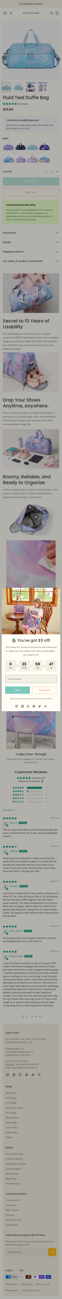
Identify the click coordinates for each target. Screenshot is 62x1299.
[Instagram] (16, 706)
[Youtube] (28, 706)
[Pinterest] (33, 706)
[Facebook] (22, 706)
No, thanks (44, 690)
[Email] (45, 706)
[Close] (56, 591)
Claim (18, 690)
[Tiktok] (39, 706)
